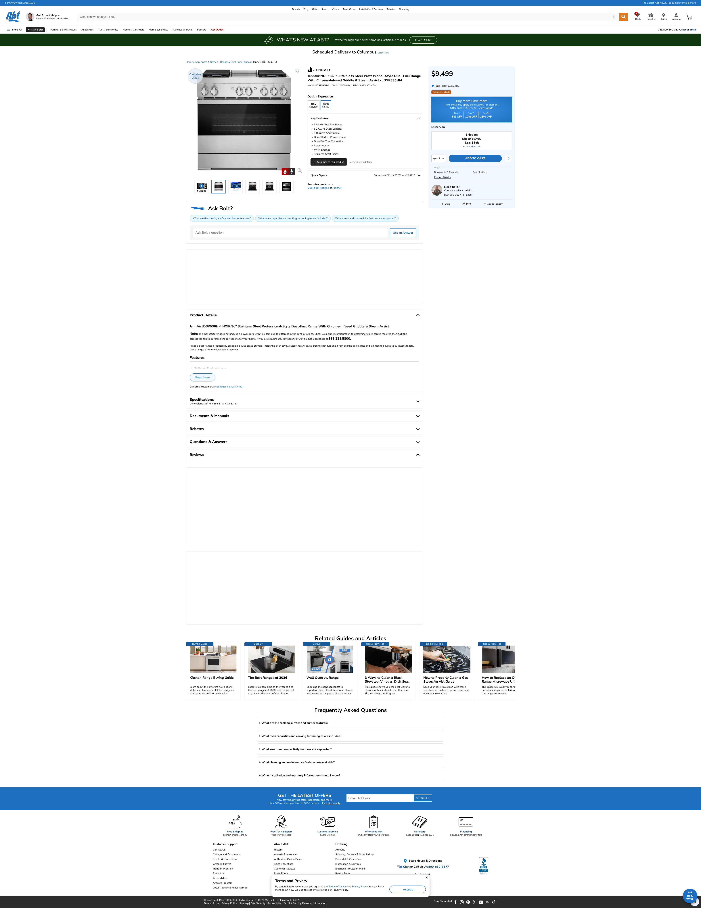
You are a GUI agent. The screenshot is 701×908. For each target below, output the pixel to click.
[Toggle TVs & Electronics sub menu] (120, 30)
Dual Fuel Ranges (241, 62)
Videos (335, 9)
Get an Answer (403, 233)
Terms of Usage (337, 886)
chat (683, 29)
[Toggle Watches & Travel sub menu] (194, 30)
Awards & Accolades (286, 854)
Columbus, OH (473, 146)
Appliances (87, 29)
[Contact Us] (436, 195)
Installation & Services (371, 9)
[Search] (623, 17)
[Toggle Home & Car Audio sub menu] (146, 30)
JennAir (337, 187)
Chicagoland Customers (226, 854)
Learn (325, 9)
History (278, 849)
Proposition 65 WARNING (228, 386)
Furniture (63, 29)
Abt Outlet (217, 29)
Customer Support (225, 844)
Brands (296, 9)
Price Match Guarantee (348, 859)
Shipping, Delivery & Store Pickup (354, 854)
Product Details (442, 177)
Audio (133, 29)
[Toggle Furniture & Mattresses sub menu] (78, 30)
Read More (202, 377)
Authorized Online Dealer (288, 859)
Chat (405, 867)
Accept (408, 890)
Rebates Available (441, 92)
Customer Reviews (284, 868)
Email (469, 195)
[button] (350, 52)
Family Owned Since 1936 (20, 3)
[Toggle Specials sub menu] (208, 30)
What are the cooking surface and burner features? (222, 218)
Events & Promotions (225, 859)
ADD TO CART (475, 158)
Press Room (281, 873)
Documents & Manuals (446, 172)
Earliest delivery (471, 141)
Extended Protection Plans (350, 868)
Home (158, 29)
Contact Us (219, 849)
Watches (182, 29)
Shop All (17, 29)
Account (340, 849)
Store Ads (218, 873)
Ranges (224, 62)
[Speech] (614, 17)
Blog (306, 9)
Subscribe (423, 798)
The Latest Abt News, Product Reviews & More (669, 3)
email (693, 29)
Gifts (314, 9)
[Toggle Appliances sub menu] (95, 30)
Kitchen (214, 62)
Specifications (480, 172)
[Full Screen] (300, 170)
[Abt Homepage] (13, 16)
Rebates (390, 9)
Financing (404, 9)
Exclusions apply (331, 803)
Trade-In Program (223, 868)
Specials (201, 29)
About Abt (281, 844)
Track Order (349, 9)
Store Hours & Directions (425, 861)
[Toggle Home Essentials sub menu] (170, 30)
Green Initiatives (222, 864)
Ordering (341, 844)
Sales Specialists (283, 864)
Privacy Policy (359, 886)
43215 (442, 126)
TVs (108, 29)
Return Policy (342, 873)
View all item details (361, 162)
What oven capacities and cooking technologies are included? (292, 218)
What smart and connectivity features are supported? (365, 218)
